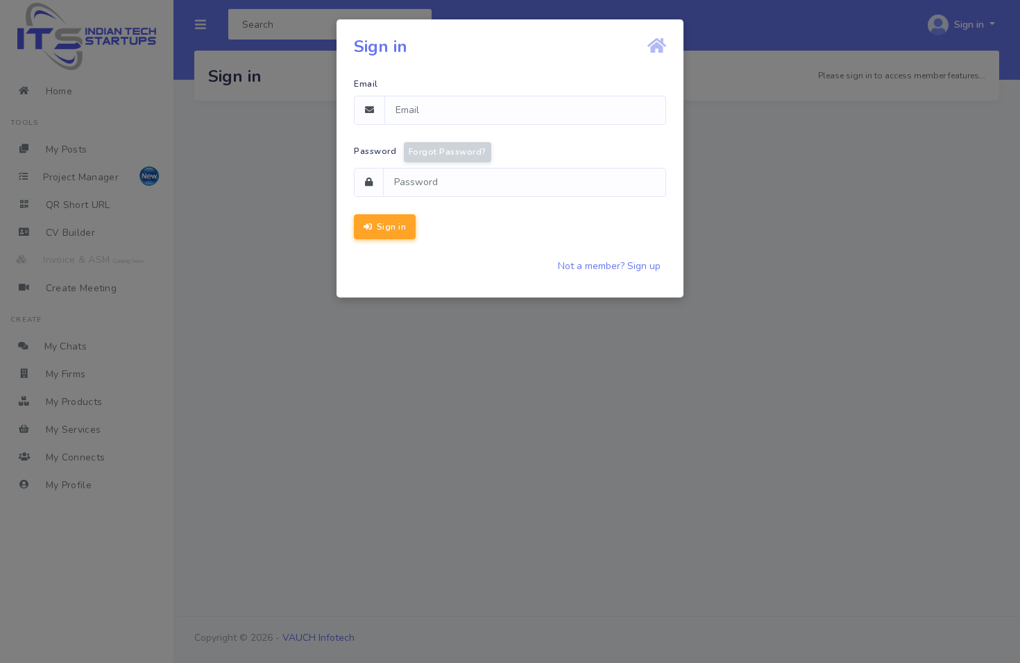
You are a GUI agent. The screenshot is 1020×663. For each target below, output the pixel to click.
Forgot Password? (447, 151)
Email (366, 83)
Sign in (390, 226)
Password (420, 152)
